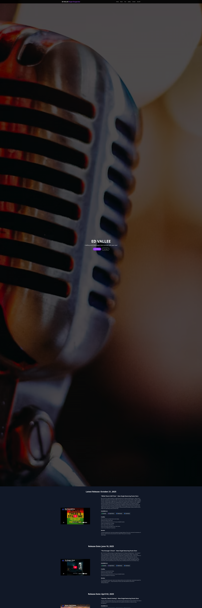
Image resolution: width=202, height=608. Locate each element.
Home (117, 1)
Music (121, 1)
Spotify (104, 513)
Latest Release (97, 249)
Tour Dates (105, 249)
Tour (125, 1)
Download (128, 513)
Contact (133, 1)
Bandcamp (120, 513)
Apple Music (111, 513)
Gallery (129, 1)
